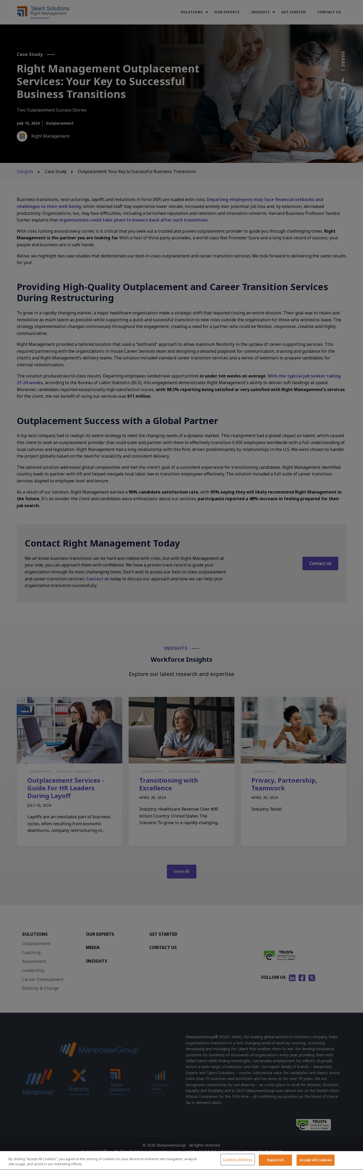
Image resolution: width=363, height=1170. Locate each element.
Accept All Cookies (315, 1159)
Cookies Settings (237, 1159)
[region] (181, 1160)
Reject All (275, 1159)
